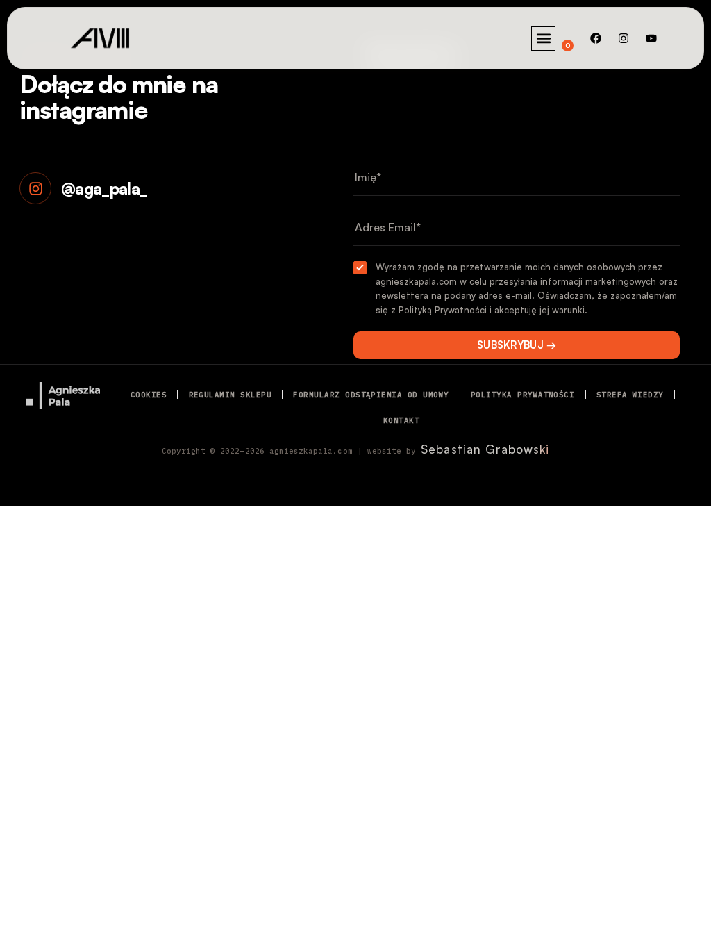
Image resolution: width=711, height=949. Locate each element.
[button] (543, 38)
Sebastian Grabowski (485, 449)
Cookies (149, 394)
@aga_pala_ (104, 188)
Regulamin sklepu (230, 394)
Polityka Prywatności (522, 394)
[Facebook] (596, 38)
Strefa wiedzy (630, 394)
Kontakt (401, 420)
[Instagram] (623, 38)
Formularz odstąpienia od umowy (371, 394)
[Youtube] (651, 38)
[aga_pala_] (35, 188)
